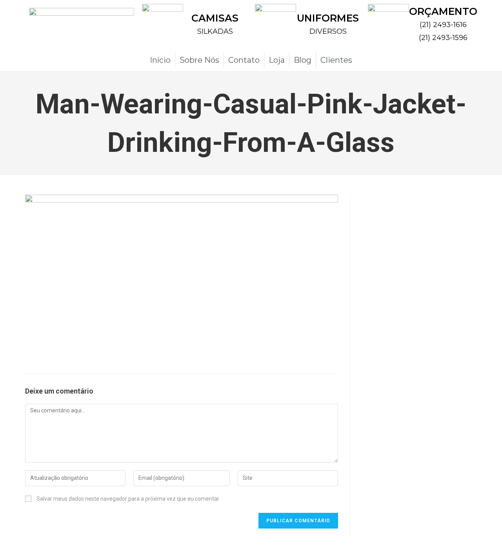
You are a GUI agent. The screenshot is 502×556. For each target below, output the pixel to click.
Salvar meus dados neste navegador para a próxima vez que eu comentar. (128, 499)
